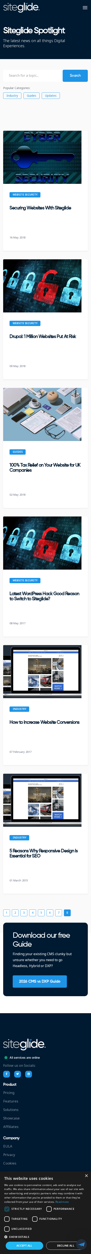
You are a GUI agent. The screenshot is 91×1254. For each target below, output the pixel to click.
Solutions (10, 1110)
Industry (12, 95)
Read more (62, 1202)
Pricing (8, 1093)
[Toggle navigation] (85, 7)
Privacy (9, 1155)
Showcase (11, 1118)
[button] (45, 1237)
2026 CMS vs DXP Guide (40, 981)
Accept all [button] (24, 1245)
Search (75, 76)
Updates (51, 95)
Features (10, 1101)
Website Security (25, 194)
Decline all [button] (65, 1245)
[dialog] (45, 1212)
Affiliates (10, 1127)
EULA (7, 1146)
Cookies (9, 1163)
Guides (31, 95)
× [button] (86, 1175)
